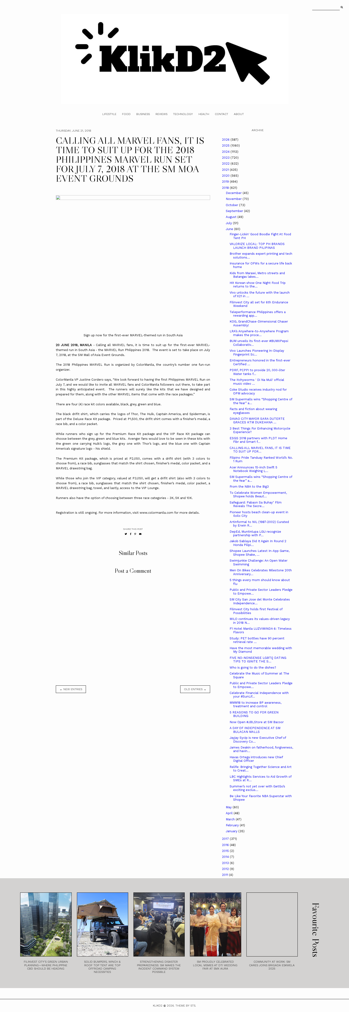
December (234, 193)
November (234, 199)
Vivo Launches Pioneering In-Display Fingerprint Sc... (257, 352)
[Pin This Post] (135, 534)
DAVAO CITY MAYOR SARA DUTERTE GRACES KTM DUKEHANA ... (257, 420)
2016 (226, 845)
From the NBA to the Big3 (249, 486)
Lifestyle (109, 114)
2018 (226, 187)
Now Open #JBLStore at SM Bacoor (257, 722)
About (239, 114)
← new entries (71, 689)
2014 (226, 857)
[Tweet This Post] (126, 534)
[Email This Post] (140, 534)
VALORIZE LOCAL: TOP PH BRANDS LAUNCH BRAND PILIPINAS (257, 246)
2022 (226, 163)
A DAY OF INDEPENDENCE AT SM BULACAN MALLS (255, 730)
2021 (226, 169)
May (229, 807)
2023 (226, 157)
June (230, 229)
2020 (226, 175)
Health (203, 114)
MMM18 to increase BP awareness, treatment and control (255, 704)
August (231, 217)
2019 (226, 181)
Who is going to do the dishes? (253, 667)
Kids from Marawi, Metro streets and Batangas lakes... (257, 275)
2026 (226, 139)
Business (143, 114)
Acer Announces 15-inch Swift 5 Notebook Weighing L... (253, 469)
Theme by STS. (185, 1005)
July (229, 223)
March (231, 819)
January (232, 831)
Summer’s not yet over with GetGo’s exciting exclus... (257, 788)
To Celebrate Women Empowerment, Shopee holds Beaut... (258, 494)
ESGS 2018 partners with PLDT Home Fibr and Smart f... (258, 440)
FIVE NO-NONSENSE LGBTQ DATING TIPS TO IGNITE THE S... (258, 659)
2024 (226, 151)
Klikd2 (157, 1005)
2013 (226, 863)
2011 (225, 875)
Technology (183, 114)
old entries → (195, 689)
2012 (226, 869)
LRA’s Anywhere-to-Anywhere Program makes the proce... (259, 333)
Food (126, 114)
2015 (226, 851)
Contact (221, 114)
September (235, 211)
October (232, 205)
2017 (226, 839)
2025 (226, 145)
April (230, 813)
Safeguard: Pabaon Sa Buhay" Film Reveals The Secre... (256, 504)
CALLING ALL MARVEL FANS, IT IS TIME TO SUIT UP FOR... (260, 449)
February (233, 825)
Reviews (161, 114)
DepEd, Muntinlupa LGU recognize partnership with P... (255, 533)
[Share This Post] (130, 534)
